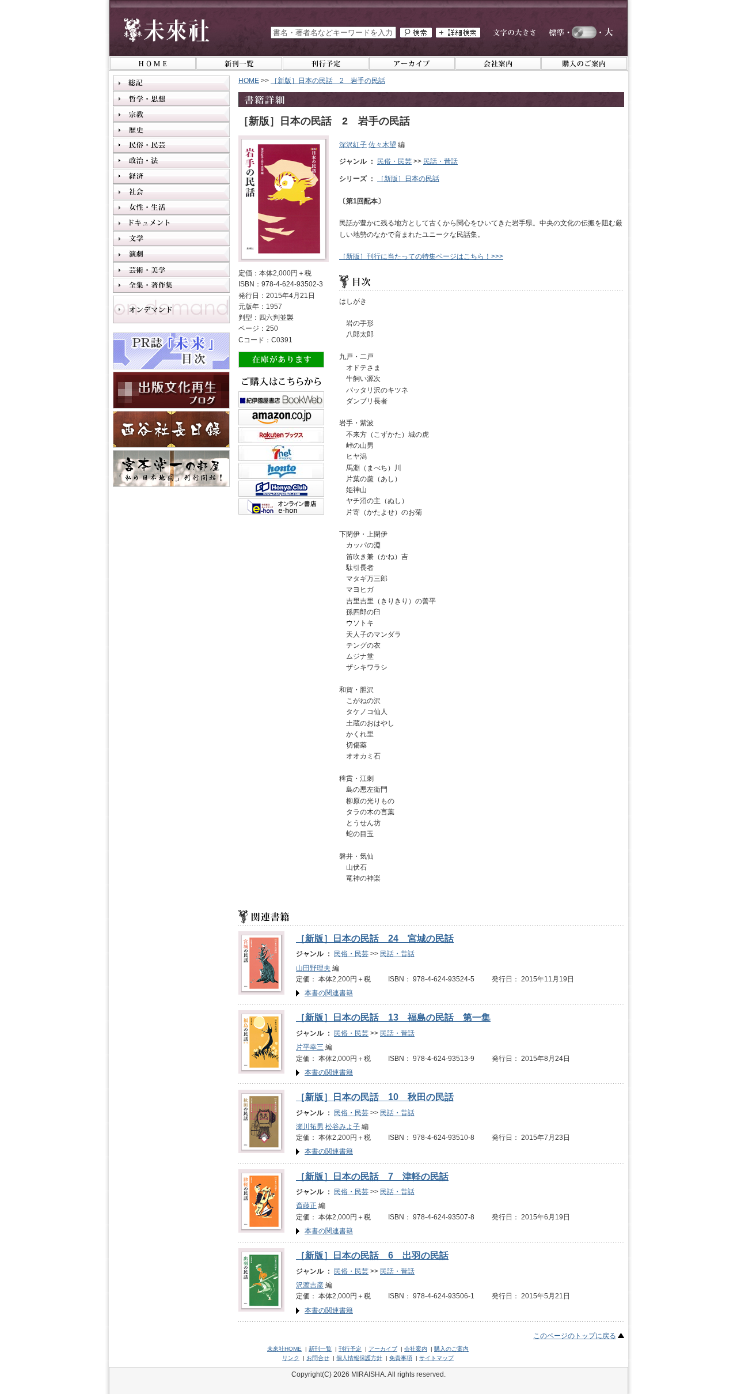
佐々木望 (382, 145)
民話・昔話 (440, 161)
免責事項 (400, 1358)
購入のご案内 (451, 1349)
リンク (290, 1358)
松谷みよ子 (342, 1127)
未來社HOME (284, 1349)
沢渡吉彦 (310, 1285)
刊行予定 (350, 1349)
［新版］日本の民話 (408, 179)
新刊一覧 (320, 1349)
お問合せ (317, 1358)
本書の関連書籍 (329, 993)
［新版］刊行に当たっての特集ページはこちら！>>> (421, 256)
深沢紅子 (353, 145)
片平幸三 (310, 1047)
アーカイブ (382, 1349)
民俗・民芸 (394, 161)
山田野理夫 (313, 968)
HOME (248, 81)
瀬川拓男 (310, 1127)
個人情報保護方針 (359, 1358)
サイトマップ (436, 1358)
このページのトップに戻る (574, 1336)
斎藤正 (306, 1206)
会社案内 (415, 1349)
